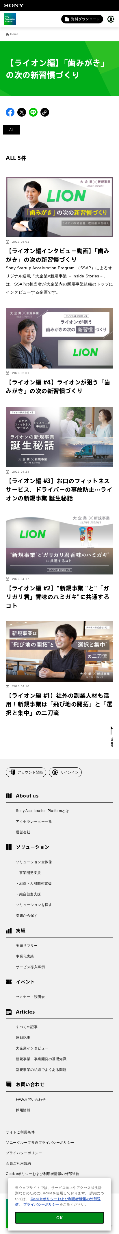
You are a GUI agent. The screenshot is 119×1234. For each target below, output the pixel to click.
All (11, 130)
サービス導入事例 (30, 967)
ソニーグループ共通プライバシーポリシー (40, 1143)
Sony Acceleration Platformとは (42, 811)
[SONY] (14, 5)
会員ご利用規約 (18, 1163)
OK (59, 1217)
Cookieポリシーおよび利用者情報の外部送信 (42, 1174)
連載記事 (23, 1038)
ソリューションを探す (34, 905)
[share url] (44, 112)
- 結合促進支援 (28, 894)
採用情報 (23, 1110)
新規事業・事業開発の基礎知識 (41, 1059)
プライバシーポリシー (24, 1153)
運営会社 (23, 832)
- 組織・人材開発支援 (34, 883)
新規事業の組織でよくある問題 (41, 1070)
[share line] (33, 112)
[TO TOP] (112, 736)
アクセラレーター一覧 (34, 821)
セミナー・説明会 (30, 997)
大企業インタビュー (32, 1048)
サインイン (70, 772)
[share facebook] (10, 112)
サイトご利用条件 (20, 1132)
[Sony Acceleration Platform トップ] (10, 19)
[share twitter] (21, 112)
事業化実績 (25, 956)
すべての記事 (27, 1027)
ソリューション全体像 (34, 862)
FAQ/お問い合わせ (31, 1099)
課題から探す (27, 915)
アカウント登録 (30, 772)
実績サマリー (27, 946)
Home (14, 34)
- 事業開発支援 (28, 873)
